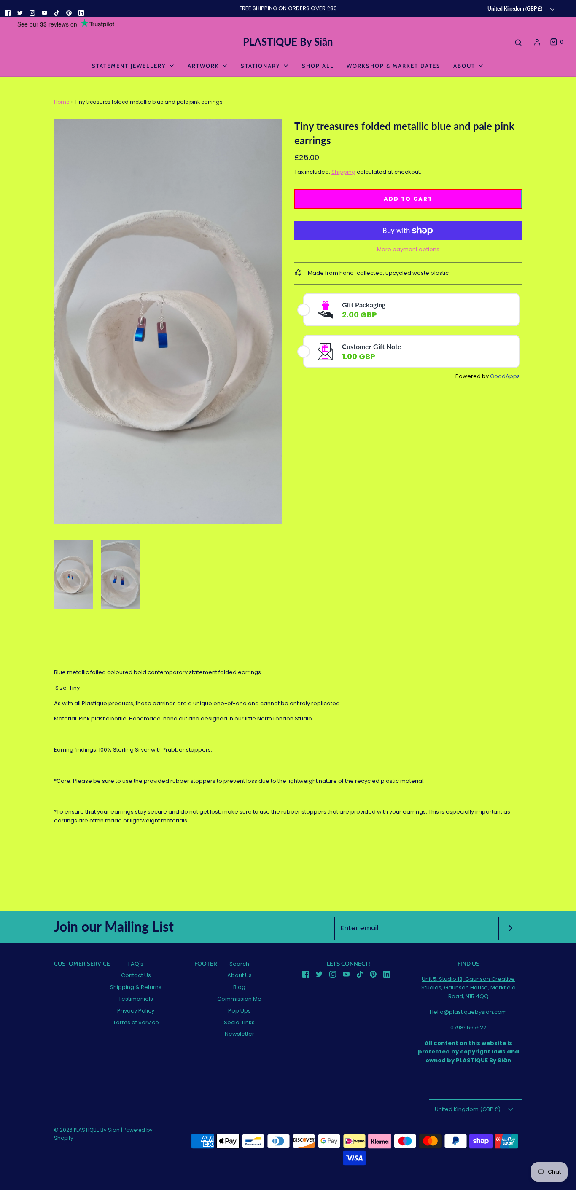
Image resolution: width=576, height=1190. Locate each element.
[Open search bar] (518, 42)
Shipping (343, 172)
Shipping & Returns (135, 987)
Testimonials (135, 999)
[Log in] (537, 42)
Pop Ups (239, 1011)
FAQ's (135, 964)
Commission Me (239, 999)
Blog (239, 987)
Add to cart (408, 199)
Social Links (239, 1022)
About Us (239, 975)
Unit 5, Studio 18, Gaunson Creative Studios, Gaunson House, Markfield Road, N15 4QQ (468, 988)
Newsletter (239, 1034)
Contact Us (136, 975)
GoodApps (505, 376)
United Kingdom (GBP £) (515, 8)
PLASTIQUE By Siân (288, 42)
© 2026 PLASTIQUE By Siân (87, 1130)
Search (239, 964)
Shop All (318, 65)
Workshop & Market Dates (394, 65)
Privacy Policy (135, 1011)
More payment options (408, 249)
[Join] (510, 928)
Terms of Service (136, 1022)
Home (61, 101)
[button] (73, 575)
